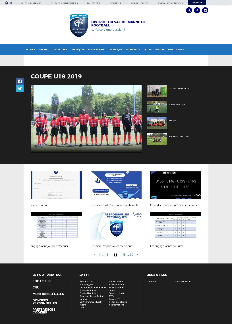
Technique (115, 49)
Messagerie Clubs (183, 282)
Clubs (148, 49)
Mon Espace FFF (87, 282)
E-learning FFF (86, 284)
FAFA (82, 308)
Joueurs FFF (114, 299)
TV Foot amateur (117, 287)
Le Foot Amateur (48, 274)
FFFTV (111, 296)
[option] (86, 119)
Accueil (30, 49)
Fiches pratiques (117, 284)
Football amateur (88, 290)
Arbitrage (133, 49)
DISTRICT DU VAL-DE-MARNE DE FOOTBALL (118, 23)
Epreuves (60, 49)
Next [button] (135, 119)
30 (131, 254)
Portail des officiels (170, 3)
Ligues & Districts (31, 3)
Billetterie (94, 3)
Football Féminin (88, 293)
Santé (112, 290)
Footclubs (42, 281)
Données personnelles (45, 302)
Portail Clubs (139, 3)
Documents (176, 49)
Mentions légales (48, 294)
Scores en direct (116, 293)
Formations (96, 49)
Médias (160, 49)
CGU (36, 287)
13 (106, 254)
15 (124, 254)
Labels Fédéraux (117, 282)
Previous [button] (37, 119)
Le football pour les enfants (93, 287)
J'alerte (196, 2)
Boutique (116, 3)
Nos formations (116, 305)
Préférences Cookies (44, 311)
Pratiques (78, 49)
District (45, 49)
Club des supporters (64, 3)
